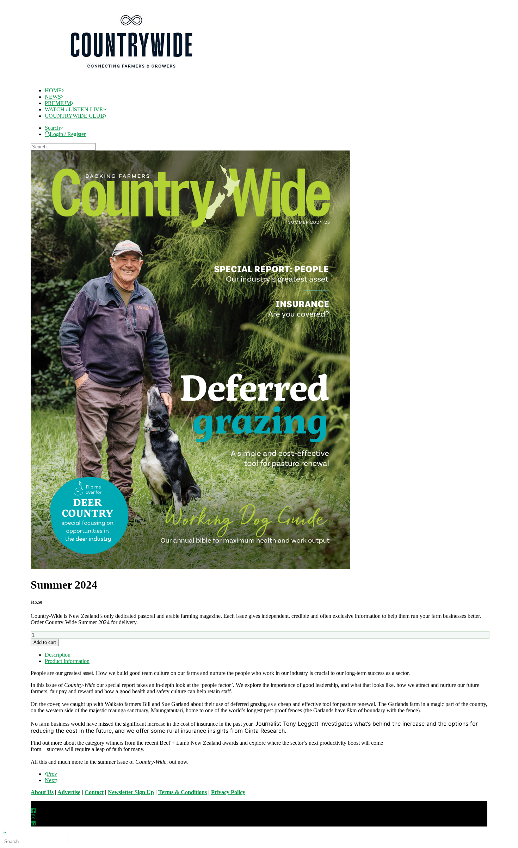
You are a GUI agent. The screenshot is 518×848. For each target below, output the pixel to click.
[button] (54, 128)
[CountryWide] (265, 42)
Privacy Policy (228, 792)
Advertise (68, 792)
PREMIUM (58, 103)
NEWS (53, 97)
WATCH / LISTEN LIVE (74, 109)
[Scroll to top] (8, 832)
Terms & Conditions (182, 792)
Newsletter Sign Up (131, 792)
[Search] (64, 146)
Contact (94, 792)
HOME (53, 90)
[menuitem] (266, 90)
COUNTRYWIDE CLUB (74, 116)
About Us (42, 792)
